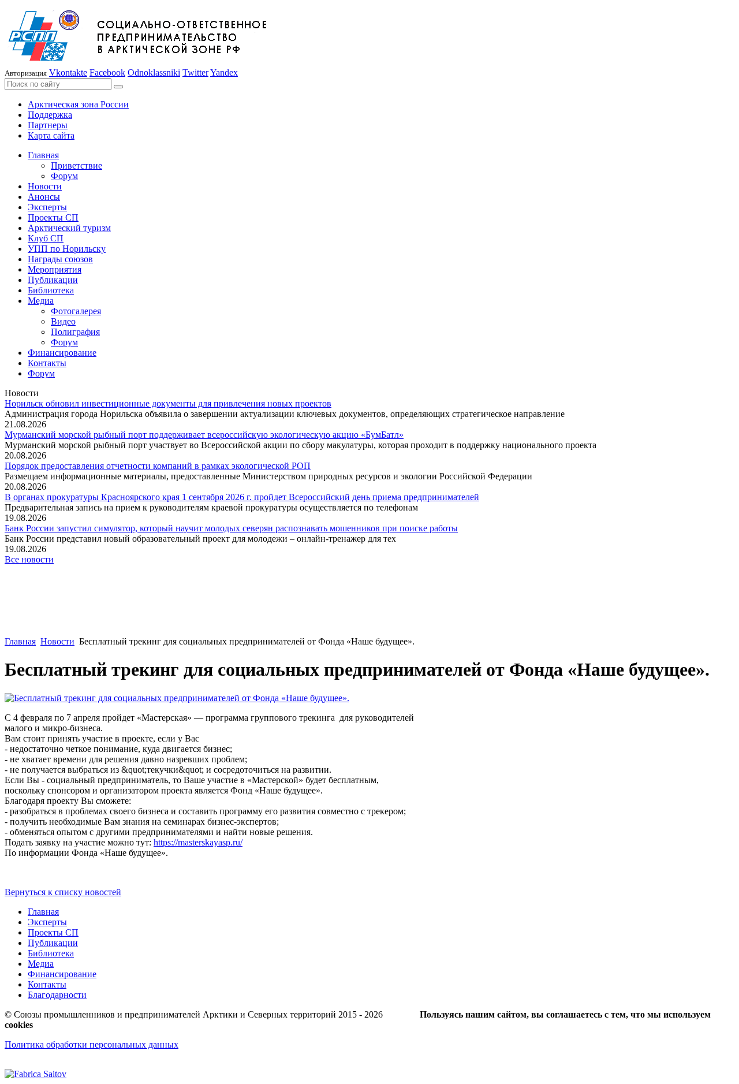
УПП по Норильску (67, 249)
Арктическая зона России (78, 104)
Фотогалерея (76, 311)
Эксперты (47, 207)
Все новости (29, 559)
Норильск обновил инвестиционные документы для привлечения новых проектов (168, 403)
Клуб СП (46, 238)
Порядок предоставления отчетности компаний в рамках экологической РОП (158, 466)
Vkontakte (68, 72)
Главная (43, 155)
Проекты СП (53, 217)
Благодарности (57, 995)
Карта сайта (51, 135)
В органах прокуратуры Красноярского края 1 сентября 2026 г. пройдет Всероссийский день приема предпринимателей (242, 497)
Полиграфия (75, 332)
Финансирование (62, 352)
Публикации (53, 280)
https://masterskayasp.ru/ (198, 842)
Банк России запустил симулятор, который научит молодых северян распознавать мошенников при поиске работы (231, 528)
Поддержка (50, 115)
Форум (64, 176)
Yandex (224, 72)
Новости (45, 186)
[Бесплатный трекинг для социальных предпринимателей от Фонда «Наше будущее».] (177, 698)
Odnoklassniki (154, 72)
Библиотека (51, 290)
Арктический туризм (69, 228)
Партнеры (48, 125)
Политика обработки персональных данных (91, 1044)
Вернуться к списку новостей (63, 892)
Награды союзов (60, 259)
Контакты (47, 363)
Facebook (107, 72)
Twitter (195, 72)
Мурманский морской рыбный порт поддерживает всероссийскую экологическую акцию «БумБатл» (204, 434)
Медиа (41, 301)
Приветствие (76, 165)
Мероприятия (54, 269)
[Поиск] (118, 86)
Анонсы (44, 197)
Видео (63, 321)
